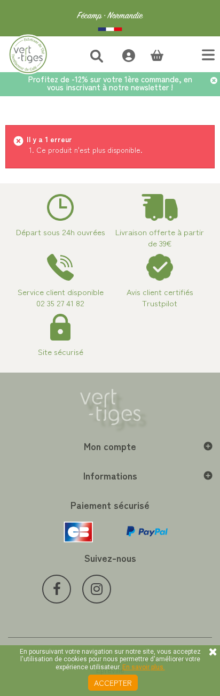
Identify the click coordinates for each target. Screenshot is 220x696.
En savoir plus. (143, 667)
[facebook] (56, 589)
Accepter (113, 682)
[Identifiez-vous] (123, 54)
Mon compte (110, 446)
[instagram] (96, 589)
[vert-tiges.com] (110, 18)
